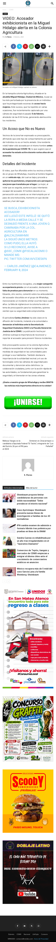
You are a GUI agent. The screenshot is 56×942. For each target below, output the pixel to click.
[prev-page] (4, 581)
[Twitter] (19, 46)
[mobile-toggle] (4, 3)
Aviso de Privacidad (41, 939)
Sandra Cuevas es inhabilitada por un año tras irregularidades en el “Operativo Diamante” (34, 541)
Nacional (27, 934)
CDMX (11, 10)
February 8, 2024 (16, 270)
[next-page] (8, 581)
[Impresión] (43, 46)
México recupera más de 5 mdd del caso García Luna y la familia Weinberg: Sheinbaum (34, 571)
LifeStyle (36, 934)
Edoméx (11, 934)
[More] (49, 46)
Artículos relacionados (13, 488)
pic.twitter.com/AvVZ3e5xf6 (25, 258)
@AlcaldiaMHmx (16, 235)
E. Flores (8, 37)
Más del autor (32, 488)
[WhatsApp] (31, 46)
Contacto (44, 934)
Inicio (4, 10)
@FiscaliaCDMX (33, 251)
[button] (52, 3)
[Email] (37, 46)
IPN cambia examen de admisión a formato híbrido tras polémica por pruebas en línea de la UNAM (34, 528)
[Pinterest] (25, 46)
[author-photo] (28, 471)
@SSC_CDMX (13, 251)
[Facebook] (13, 46)
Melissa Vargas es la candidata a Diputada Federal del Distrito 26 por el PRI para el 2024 (15, 445)
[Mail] (24, 925)
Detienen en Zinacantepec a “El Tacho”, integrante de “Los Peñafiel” (40, 443)
